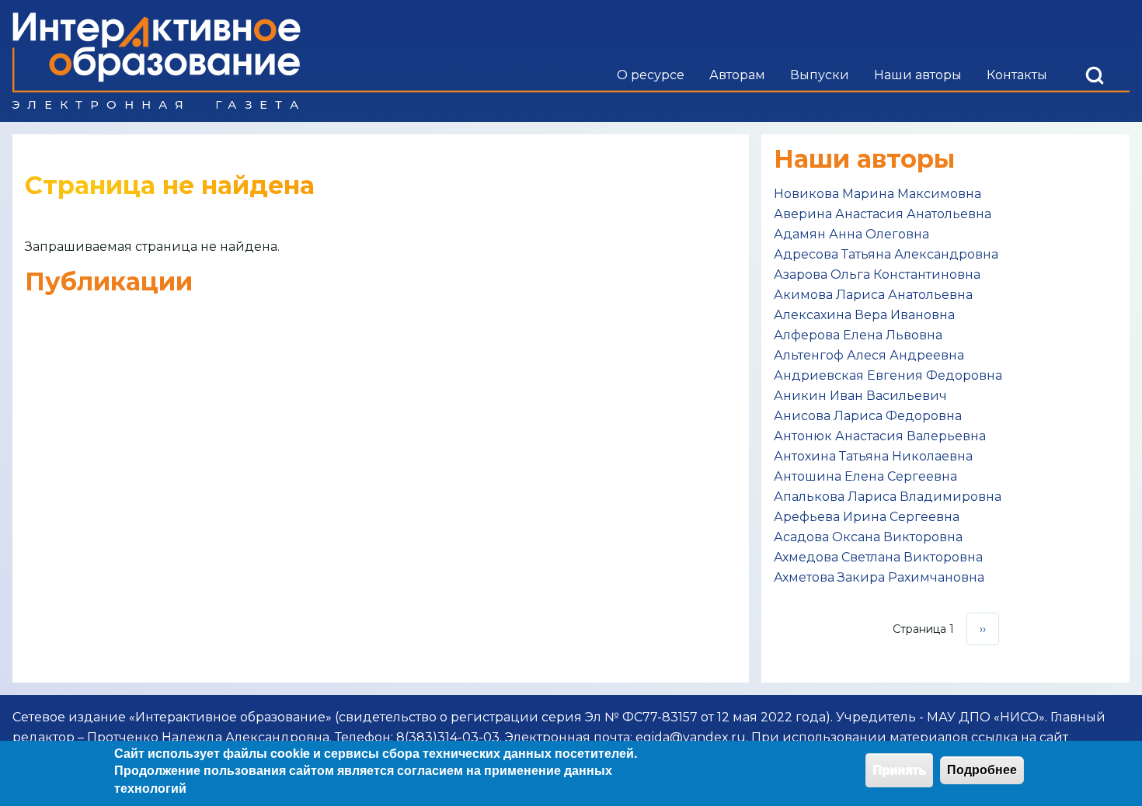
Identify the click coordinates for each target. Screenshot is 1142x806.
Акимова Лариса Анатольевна (873, 294)
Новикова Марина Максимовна (877, 193)
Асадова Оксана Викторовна (868, 537)
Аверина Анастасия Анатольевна (882, 214)
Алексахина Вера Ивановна (864, 314)
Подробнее (982, 769)
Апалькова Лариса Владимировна (887, 496)
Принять (899, 769)
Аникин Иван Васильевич (860, 395)
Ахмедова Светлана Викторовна (878, 557)
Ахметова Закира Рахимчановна (879, 577)
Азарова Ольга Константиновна (877, 274)
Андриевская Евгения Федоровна (888, 375)
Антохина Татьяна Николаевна (873, 456)
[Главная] (156, 60)
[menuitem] (650, 75)
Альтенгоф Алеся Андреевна (869, 355)
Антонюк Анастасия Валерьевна (880, 436)
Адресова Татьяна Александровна (886, 254)
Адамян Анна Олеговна (851, 234)
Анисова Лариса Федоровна (868, 415)
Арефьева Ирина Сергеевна (866, 516)
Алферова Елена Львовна (858, 335)
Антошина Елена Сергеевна (865, 476)
